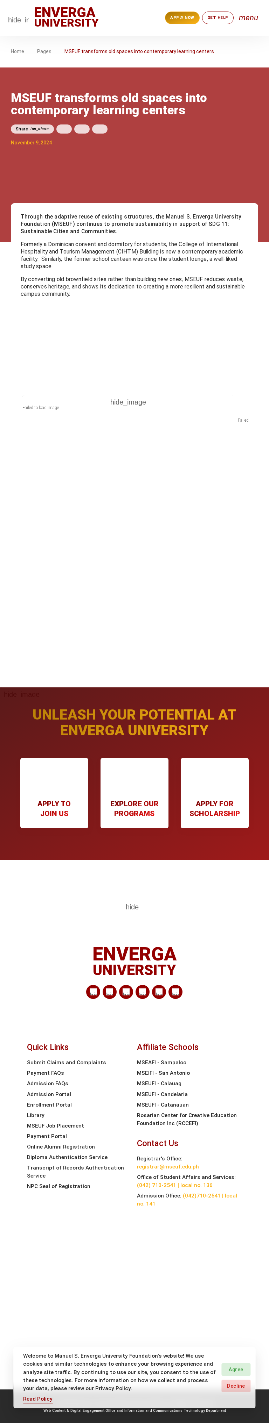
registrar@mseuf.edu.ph (168, 1167)
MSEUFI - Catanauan (163, 1105)
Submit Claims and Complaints (66, 1062)
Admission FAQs (47, 1083)
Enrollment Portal (49, 1105)
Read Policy (38, 1399)
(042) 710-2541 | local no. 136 (175, 1185)
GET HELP (217, 17)
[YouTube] (175, 992)
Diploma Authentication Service (67, 1157)
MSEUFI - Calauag (159, 1083)
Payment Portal (47, 1136)
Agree (236, 1369)
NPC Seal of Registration (58, 1186)
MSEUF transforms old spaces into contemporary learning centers (139, 51)
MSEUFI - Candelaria (162, 1094)
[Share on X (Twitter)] (82, 129)
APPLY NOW (182, 17)
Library (35, 1115)
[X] (126, 992)
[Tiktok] (159, 992)
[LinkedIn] (93, 992)
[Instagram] (143, 992)
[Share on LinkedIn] (100, 129)
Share (32, 129)
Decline (236, 1386)
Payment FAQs (45, 1073)
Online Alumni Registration (61, 1147)
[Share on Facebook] (64, 129)
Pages (44, 51)
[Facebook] (110, 992)
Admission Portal (49, 1094)
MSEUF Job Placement (55, 1126)
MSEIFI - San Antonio (163, 1073)
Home (17, 51)
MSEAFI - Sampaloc (161, 1062)
